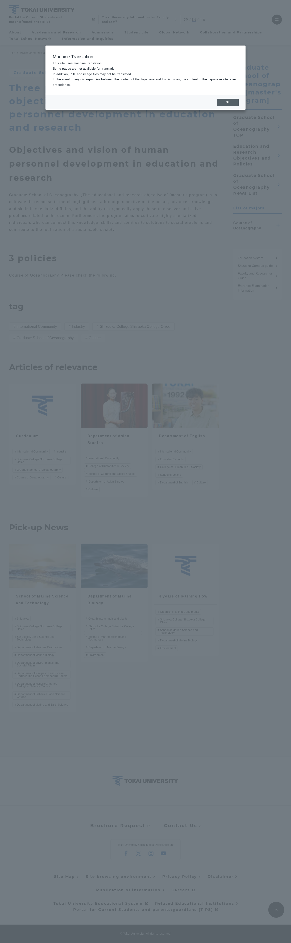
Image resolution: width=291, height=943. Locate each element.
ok (228, 102)
